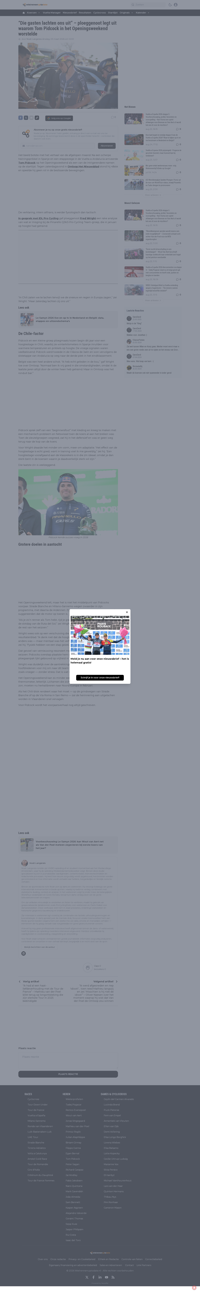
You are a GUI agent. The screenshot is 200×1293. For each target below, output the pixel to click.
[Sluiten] (127, 612)
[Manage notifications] (194, 1288)
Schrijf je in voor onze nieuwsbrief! (100, 677)
